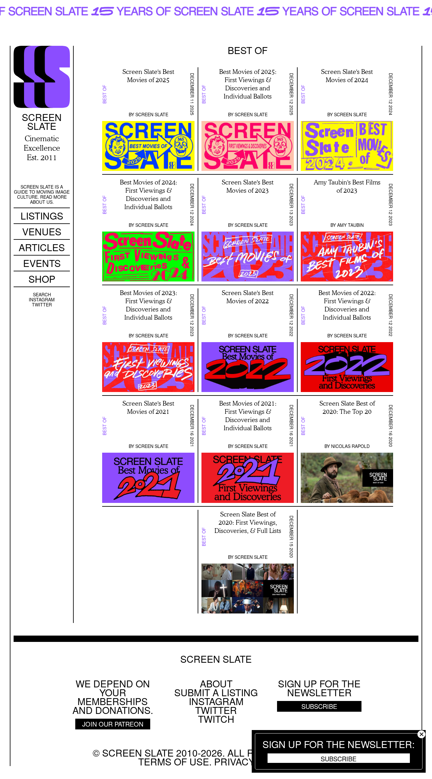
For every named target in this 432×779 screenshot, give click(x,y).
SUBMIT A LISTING (216, 692)
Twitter (42, 304)
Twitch (216, 719)
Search (42, 294)
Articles (42, 247)
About (216, 683)
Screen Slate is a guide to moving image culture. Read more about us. (42, 194)
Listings (42, 215)
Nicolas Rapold (350, 446)
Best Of (104, 94)
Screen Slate (151, 114)
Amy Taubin (350, 225)
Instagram (42, 299)
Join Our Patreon (112, 723)
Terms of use (173, 761)
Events (42, 263)
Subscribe (339, 758)
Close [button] (421, 734)
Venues (41, 231)
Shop (41, 279)
